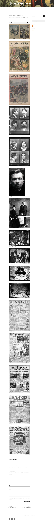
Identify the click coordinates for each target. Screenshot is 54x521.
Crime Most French (22, 3)
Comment (11, 474)
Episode (16, 459)
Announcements (17, 8)
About (26, 8)
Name (10, 485)
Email (10, 489)
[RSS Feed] (32, 26)
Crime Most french (11, 8)
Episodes (22, 8)
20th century (12, 459)
